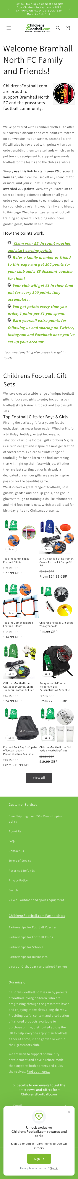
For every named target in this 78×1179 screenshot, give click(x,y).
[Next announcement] (70, 9)
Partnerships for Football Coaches (33, 927)
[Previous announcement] (8, 9)
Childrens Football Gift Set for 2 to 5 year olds (57, 624)
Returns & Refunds (22, 871)
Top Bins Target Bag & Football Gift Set (16, 560)
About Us (15, 831)
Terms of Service (20, 861)
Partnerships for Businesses (28, 957)
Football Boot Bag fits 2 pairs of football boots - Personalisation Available (20, 751)
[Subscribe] (64, 1106)
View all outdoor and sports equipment (36, 900)
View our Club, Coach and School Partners (38, 966)
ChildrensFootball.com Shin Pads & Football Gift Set (56, 749)
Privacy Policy (18, 880)
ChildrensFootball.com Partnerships (37, 915)
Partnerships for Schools (26, 947)
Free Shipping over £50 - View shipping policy (35, 818)
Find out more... (38, 1071)
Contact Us (16, 851)
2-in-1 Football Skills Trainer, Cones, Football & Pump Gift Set (56, 562)
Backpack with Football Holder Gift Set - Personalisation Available (54, 687)
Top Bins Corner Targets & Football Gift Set (18, 624)
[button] (8, 28)
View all (39, 778)
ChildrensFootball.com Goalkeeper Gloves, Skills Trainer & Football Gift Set (18, 687)
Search (13, 890)
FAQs (12, 841)
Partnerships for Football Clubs (31, 937)
